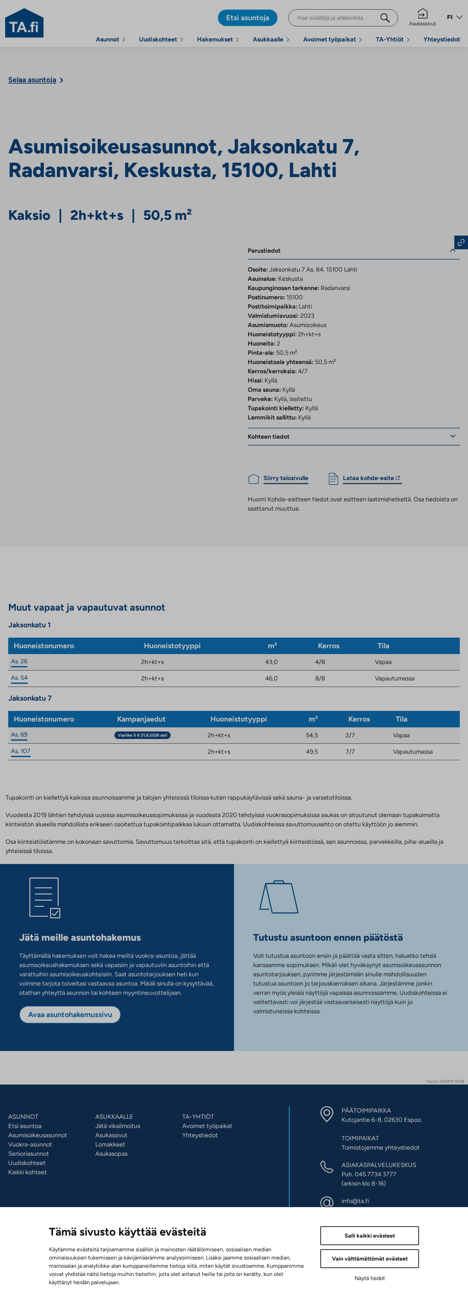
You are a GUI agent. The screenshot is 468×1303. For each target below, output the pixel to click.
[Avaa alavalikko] (124, 39)
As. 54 (19, 677)
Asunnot (107, 39)
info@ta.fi (355, 1201)
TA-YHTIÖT (198, 1116)
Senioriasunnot (28, 1153)
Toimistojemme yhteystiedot (381, 1147)
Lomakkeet (110, 1144)
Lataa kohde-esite (368, 479)
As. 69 (19, 734)
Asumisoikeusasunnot (37, 1135)
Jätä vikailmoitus (117, 1126)
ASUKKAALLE (114, 1116)
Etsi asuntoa (24, 1126)
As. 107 (20, 751)
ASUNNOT (23, 1116)
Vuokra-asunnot (30, 1144)
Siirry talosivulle (285, 478)
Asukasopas (111, 1153)
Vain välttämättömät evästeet (370, 1258)
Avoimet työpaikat (329, 39)
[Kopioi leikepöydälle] (461, 242)
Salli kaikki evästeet (370, 1235)
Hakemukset (215, 39)
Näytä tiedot (370, 1278)
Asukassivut (422, 24)
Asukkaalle (268, 39)
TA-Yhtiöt (390, 39)
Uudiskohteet (158, 39)
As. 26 (19, 661)
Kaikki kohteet (27, 1172)
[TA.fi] (24, 22)
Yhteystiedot (441, 39)
